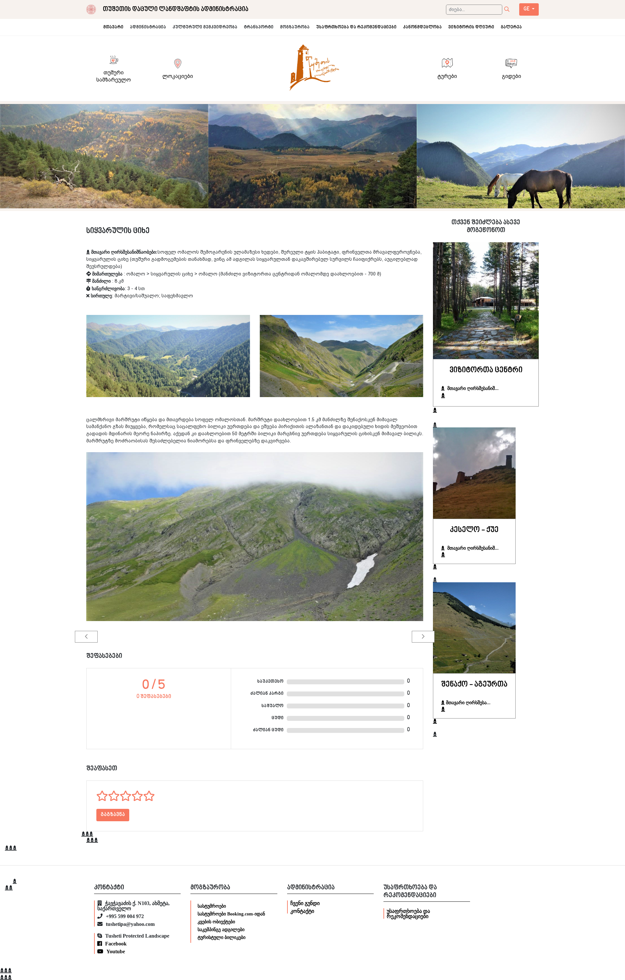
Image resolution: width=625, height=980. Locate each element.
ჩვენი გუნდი (305, 903)
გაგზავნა (113, 815)
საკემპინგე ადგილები (221, 929)
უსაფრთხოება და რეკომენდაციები (408, 913)
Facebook (116, 943)
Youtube (115, 951)
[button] (86, 637)
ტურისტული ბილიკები (221, 937)
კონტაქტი (302, 910)
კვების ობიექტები (216, 921)
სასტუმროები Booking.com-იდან (231, 914)
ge (527, 9)
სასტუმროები (212, 906)
